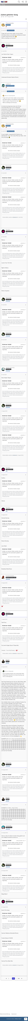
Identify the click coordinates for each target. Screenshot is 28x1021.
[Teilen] (26, 19)
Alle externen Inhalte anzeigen (14, 65)
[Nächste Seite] (21, 978)
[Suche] (19, 1)
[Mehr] (25, 30)
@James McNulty (10, 736)
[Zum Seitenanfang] (25, 1019)
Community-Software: (14, 1018)
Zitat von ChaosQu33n (10, 95)
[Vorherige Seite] (6, 978)
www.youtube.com (20, 840)
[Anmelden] (22, 2)
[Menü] (26, 1)
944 (13, 978)
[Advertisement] (12, 9)
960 (19, 978)
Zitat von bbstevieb (9, 671)
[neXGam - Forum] (4, 1)
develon (14, 653)
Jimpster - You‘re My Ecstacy (8, 650)
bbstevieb (15, 217)
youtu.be (23, 57)
